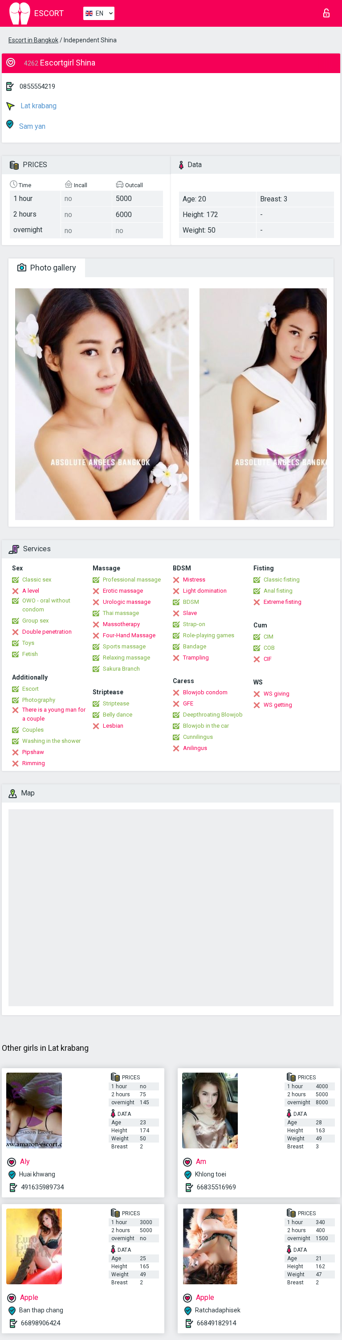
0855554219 (37, 86)
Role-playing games (208, 635)
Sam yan (31, 126)
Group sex (35, 620)
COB (269, 647)
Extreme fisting (282, 601)
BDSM (191, 601)
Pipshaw (33, 752)
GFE (188, 703)
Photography (38, 700)
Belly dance (117, 714)
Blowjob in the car (206, 725)
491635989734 (42, 1187)
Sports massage (124, 646)
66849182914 (216, 1323)
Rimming (33, 763)
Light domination (205, 590)
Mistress (194, 579)
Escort (30, 688)
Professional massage (132, 579)
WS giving (276, 693)
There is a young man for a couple (54, 714)
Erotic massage (123, 590)
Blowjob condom (205, 692)
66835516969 (216, 1187)
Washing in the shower (51, 741)
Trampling (196, 657)
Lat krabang (38, 106)
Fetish (30, 654)
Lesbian (113, 725)
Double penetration (47, 631)
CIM (268, 636)
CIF (268, 659)
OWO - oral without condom (46, 605)
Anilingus (195, 748)
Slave (190, 613)
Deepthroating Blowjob (213, 714)
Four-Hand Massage (129, 635)
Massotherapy (121, 624)
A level (30, 590)
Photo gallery (52, 267)
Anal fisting (278, 590)
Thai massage (121, 613)
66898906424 (40, 1323)
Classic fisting (282, 579)
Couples (33, 729)
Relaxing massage (126, 657)
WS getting (278, 704)
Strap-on (194, 624)
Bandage (194, 646)
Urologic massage (127, 601)
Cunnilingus (198, 737)
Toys (28, 642)
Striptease (116, 703)
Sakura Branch (121, 668)
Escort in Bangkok (33, 40)
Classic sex (36, 579)
